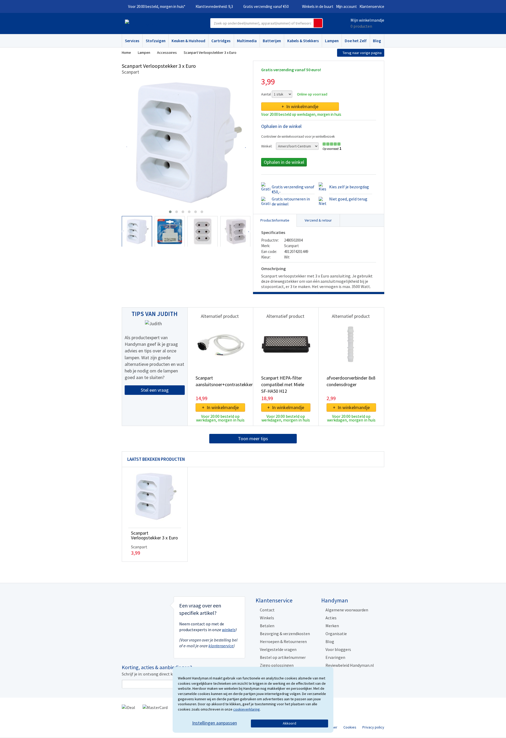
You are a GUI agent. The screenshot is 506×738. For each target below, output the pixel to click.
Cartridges (221, 40)
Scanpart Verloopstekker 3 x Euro (154, 535)
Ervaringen (335, 657)
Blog (377, 40)
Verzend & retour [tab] (318, 220)
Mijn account (346, 6)
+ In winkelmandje (299, 106)
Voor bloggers (338, 649)
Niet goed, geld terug (348, 199)
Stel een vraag (155, 390)
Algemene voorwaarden (346, 609)
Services (132, 40)
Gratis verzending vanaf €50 (266, 6)
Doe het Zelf (356, 40)
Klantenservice (371, 6)
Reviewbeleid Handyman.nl (349, 665)
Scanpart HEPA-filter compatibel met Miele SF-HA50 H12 (282, 384)
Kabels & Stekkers (303, 40)
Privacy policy (373, 727)
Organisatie (336, 633)
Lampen (332, 40)
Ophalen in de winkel (284, 162)
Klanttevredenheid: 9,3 (214, 6)
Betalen (267, 625)
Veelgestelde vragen (278, 649)
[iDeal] (128, 707)
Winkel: (266, 146)
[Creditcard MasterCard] (155, 707)
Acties (331, 617)
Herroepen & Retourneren (283, 641)
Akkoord (289, 723)
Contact (267, 609)
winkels (229, 629)
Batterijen (272, 40)
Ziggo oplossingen (277, 665)
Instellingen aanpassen (214, 723)
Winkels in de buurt (317, 6)
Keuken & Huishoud (188, 40)
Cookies (349, 727)
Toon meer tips (253, 438)
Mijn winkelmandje (367, 20)
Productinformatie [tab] (274, 220)
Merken (332, 625)
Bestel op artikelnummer (283, 657)
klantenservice (220, 645)
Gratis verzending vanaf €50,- (293, 189)
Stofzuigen (156, 40)
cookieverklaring (246, 709)
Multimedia (247, 40)
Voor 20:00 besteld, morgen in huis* (156, 6)
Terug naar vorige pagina (362, 52)
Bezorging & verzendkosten (285, 633)
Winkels (267, 617)
